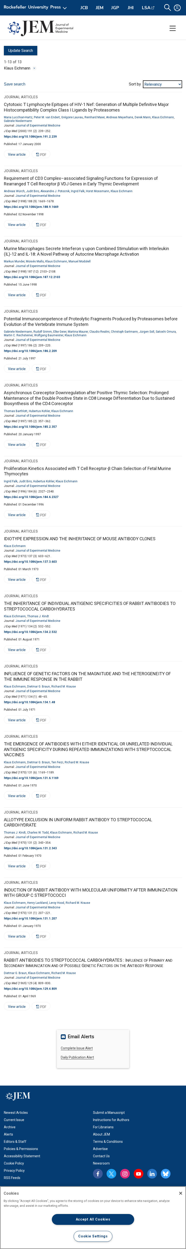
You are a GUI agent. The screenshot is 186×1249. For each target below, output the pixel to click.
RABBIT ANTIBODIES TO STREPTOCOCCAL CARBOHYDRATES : (88, 963)
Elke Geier (59, 331)
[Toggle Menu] (172, 28)
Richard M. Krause (63, 686)
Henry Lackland (37, 903)
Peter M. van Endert (47, 117)
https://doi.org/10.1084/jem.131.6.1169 (31, 778)
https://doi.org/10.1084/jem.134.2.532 (30, 632)
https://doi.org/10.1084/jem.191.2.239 (30, 136)
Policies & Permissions (21, 1149)
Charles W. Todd (38, 832)
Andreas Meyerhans (119, 117)
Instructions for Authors (111, 1120)
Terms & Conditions (108, 1142)
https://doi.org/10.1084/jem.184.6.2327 (31, 497)
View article (15, 155)
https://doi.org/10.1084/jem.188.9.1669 (31, 207)
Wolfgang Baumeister (48, 335)
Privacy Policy (14, 1170)
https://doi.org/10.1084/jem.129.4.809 (30, 988)
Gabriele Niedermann (18, 121)
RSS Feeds (12, 1178)
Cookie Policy (14, 1163)
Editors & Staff (15, 1142)
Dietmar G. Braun (38, 686)
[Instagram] (125, 1174)
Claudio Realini (99, 331)
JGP (115, 8)
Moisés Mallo (35, 261)
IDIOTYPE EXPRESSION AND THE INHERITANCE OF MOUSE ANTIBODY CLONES (79, 538)
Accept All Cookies (93, 1219)
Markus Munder (14, 261)
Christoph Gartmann (124, 331)
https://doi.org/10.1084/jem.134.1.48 (29, 702)
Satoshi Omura (166, 331)
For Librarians (103, 1127)
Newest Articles (16, 1113)
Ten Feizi (57, 762)
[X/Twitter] (111, 1174)
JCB (84, 8)
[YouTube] (138, 1174)
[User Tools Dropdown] (177, 8)
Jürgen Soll (146, 331)
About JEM (101, 1134)
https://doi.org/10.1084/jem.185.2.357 (30, 426)
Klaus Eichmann (163, 117)
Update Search (18, 51)
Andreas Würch (14, 191)
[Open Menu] (36, 7)
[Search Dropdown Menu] (167, 7)
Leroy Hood (56, 903)
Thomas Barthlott (15, 411)
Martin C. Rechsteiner (18, 335)
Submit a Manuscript (109, 1113)
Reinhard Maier (95, 117)
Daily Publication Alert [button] (77, 1057)
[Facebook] (98, 1174)
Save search (14, 84)
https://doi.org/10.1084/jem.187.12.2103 (32, 277)
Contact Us (101, 1156)
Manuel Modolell (80, 261)
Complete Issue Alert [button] (77, 1048)
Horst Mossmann (97, 191)
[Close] (34, 68)
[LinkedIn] (152, 1174)
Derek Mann (143, 117)
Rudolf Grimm (42, 331)
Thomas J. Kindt (38, 616)
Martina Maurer (78, 331)
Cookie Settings (93, 1236)
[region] (93, 1217)
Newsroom (101, 1163)
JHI (131, 8)
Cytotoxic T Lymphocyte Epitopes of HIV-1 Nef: (86, 107)
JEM (99, 8)
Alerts (8, 1134)
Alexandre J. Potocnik (55, 191)
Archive (10, 1127)
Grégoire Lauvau (72, 117)
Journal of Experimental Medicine (38, 125)
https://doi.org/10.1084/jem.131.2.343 (30, 848)
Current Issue (14, 1120)
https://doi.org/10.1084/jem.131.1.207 (30, 918)
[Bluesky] (165, 1174)
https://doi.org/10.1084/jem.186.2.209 (30, 351)
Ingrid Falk (78, 191)
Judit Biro (32, 191)
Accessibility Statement (22, 1156)
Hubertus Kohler (39, 411)
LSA (146, 8)
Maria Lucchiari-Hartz (18, 117)
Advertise (100, 1149)
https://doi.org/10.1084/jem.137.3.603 (30, 561)
